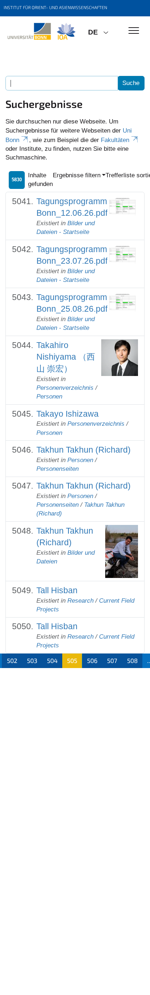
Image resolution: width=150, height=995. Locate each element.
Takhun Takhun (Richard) (83, 449)
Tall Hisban (57, 590)
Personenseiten (57, 468)
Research (80, 600)
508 (132, 660)
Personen (49, 396)
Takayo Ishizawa (67, 413)
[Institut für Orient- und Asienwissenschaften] (41, 31)
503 (32, 660)
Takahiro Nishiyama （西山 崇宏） (65, 356)
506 (92, 660)
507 (112, 660)
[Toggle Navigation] (134, 31)
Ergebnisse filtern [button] (76, 175)
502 (12, 660)
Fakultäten (115, 140)
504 (52, 660)
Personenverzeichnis (65, 387)
